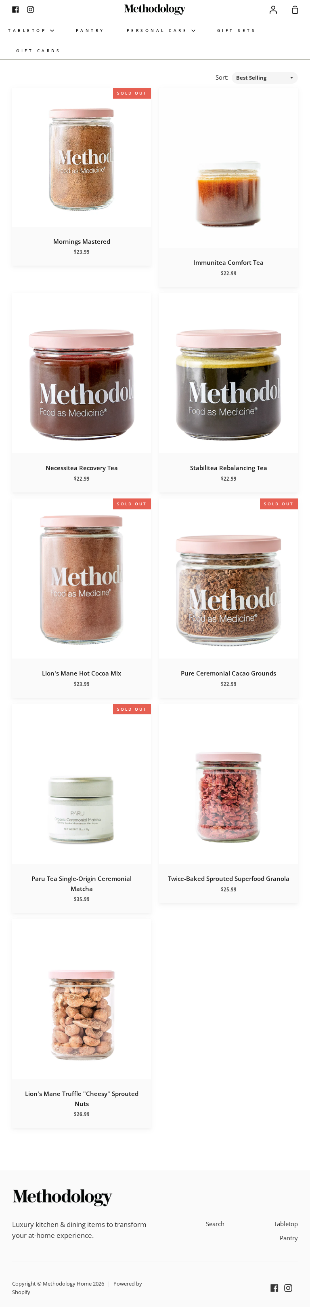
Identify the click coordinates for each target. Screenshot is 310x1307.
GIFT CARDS (38, 50)
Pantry (289, 1238)
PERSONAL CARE (159, 30)
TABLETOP (29, 30)
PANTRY (90, 30)
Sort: (223, 77)
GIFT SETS (237, 30)
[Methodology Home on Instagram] (288, 1288)
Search (215, 1224)
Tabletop (286, 1224)
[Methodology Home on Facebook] (274, 1288)
